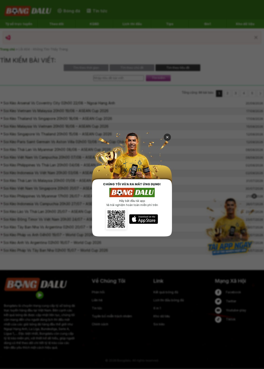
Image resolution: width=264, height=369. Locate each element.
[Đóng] (167, 137)
